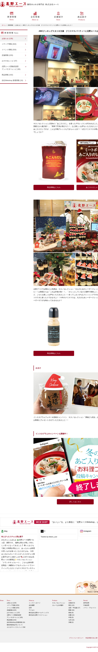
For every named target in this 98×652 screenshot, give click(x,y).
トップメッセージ (34, 603)
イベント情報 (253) (9, 50)
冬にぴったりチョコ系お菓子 (12, 537)
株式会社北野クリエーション (38, 615)
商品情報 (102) (7, 75)
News (8, 600)
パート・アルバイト (89, 608)
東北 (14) (71, 605)
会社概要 (32, 605)
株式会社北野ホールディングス (39, 612)
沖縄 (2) (71, 622)
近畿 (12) (71, 615)
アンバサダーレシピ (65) (11, 67)
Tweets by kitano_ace (49, 537)
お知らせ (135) (7, 38)
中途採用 (86, 605)
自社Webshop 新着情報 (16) (12, 80)
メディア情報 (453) (9, 44)
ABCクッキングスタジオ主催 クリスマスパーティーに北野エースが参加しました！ (48, 25)
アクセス (32, 610)
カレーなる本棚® (57, 605)
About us (31, 600)
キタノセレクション (58, 603)
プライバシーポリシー (76, 638)
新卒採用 (86, 603)
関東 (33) (71, 610)
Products (54, 600)
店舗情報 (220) (7, 55)
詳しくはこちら (75, 502)
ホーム (4, 25)
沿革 (30, 608)
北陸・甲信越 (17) (74, 608)
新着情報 (10, 25)
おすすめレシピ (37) (9, 61)
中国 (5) (71, 617)
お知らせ (18, 25)
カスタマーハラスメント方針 (16, 627)
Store (69, 600)
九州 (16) (71, 620)
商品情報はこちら (53, 187)
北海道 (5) (71, 603)
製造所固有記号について (15, 625)
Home (1, 600)
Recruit (85, 600)
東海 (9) (71, 612)
